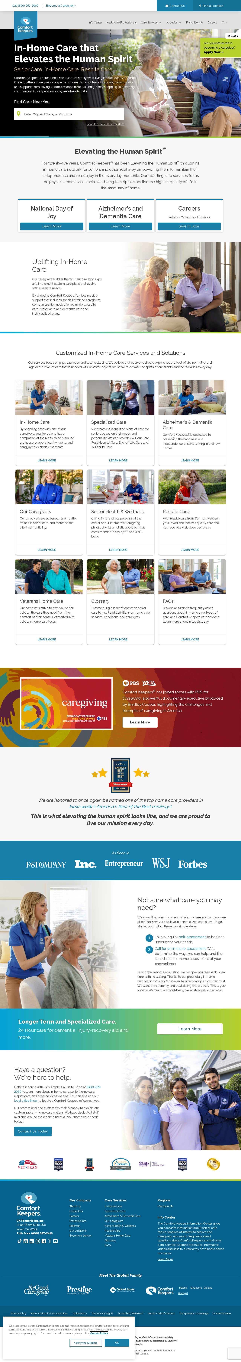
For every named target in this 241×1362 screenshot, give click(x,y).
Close (234, 35)
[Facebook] (44, 1241)
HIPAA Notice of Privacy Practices (49, 1313)
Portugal (183, 1293)
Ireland (183, 1287)
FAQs (108, 1245)
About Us (172, 22)
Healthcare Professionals (122, 22)
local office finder (26, 1100)
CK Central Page (222, 1313)
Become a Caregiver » (61, 5)
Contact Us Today (33, 1131)
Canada (208, 1287)
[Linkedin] (32, 1241)
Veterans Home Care (117, 1235)
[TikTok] (20, 1241)
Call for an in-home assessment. (181, 949)
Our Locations (78, 1230)
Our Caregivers (114, 1220)
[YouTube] (26, 1241)
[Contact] (55, 1241)
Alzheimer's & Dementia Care (122, 1216)
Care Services (149, 22)
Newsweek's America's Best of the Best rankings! (121, 806)
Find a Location (212, 6)
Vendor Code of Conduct (161, 1313)
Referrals (74, 1225)
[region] (69, 1338)
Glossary (110, 1240)
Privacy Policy (18, 1313)
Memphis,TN (165, 1206)
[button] (211, 6)
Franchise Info (194, 22)
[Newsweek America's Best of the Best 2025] (89, 1169)
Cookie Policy (79, 1313)
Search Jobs (189, 226)
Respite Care (112, 1230)
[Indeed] (50, 1241)
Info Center (95, 22)
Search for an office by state (105, 124)
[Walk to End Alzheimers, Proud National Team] (151, 1166)
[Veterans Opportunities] (28, 1169)
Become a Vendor (80, 1235)
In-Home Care (113, 1206)
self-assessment (193, 937)
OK (117, 1342)
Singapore (195, 1287)
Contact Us (76, 1211)
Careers (212, 22)
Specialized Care (115, 1211)
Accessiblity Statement (130, 1313)
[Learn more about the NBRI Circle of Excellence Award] (213, 1169)
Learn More (52, 226)
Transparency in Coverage (193, 1313)
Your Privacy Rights (102, 1313)
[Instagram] (38, 1241)
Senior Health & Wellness (120, 1225)
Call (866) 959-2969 (25, 5)
